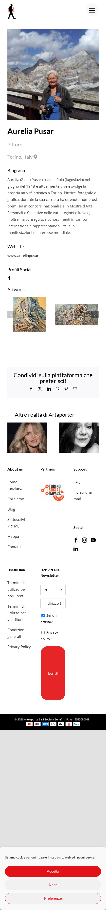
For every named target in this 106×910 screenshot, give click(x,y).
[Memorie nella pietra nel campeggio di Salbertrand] (76, 299)
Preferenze (53, 898)
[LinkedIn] (75, 549)
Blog (11, 509)
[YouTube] (93, 540)
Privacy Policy (19, 646)
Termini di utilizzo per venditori (16, 613)
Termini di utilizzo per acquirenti (16, 589)
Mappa (13, 536)
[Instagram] (84, 540)
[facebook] (9, 278)
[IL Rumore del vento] (79, 425)
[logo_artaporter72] (12, 4)
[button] (11, 314)
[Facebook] (75, 540)
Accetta (53, 871)
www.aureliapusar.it (24, 255)
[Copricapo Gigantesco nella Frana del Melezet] (29, 299)
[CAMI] (27, 425)
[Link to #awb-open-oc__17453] (92, 9)
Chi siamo (16, 498)
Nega (53, 885)
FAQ (77, 481)
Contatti (14, 546)
